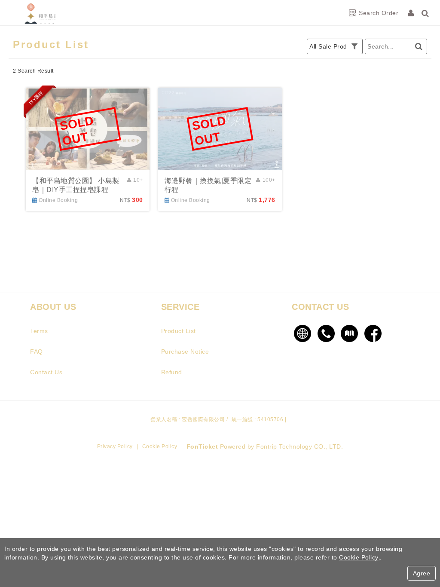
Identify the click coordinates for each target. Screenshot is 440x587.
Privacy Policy (115, 446)
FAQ (36, 351)
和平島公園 (41, 13)
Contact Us (46, 372)
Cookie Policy (159, 446)
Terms (39, 330)
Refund (171, 372)
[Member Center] (412, 13)
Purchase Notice (185, 351)
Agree (422, 573)
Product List (178, 330)
